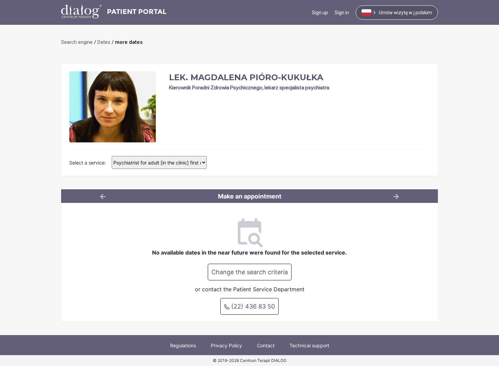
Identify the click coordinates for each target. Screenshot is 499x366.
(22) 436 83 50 (252, 306)
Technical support (309, 345)
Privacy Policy (226, 345)
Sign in (342, 12)
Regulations (183, 345)
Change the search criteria (249, 272)
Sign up (320, 12)
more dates (129, 42)
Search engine (77, 42)
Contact (266, 345)
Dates (103, 42)
